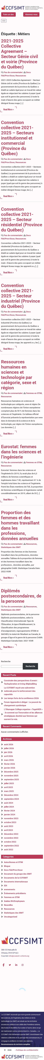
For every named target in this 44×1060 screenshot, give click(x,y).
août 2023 (8, 826)
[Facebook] (3, 965)
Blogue (7, 866)
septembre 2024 (11, 799)
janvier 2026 (9, 768)
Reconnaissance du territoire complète (15, 1044)
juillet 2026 (9, 748)
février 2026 (9, 764)
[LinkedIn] (16, 965)
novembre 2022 (11, 838)
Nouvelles (8, 905)
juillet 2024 (9, 807)
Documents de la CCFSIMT (16, 878)
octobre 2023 (10, 822)
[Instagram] (22, 965)
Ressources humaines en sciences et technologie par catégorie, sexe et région (18, 374)
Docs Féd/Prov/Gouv (13, 870)
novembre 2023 (11, 818)
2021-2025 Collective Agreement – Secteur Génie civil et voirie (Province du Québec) (19, 53)
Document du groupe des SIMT (18, 874)
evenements (9, 889)
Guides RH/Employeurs (14, 901)
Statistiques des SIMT (11, 547)
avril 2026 (8, 756)
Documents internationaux (16, 881)
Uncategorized (10, 916)
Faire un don (8, 14)
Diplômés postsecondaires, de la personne (21, 596)
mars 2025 (9, 791)
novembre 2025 (11, 775)
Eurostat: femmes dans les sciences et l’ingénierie (21, 452)
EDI (5, 885)
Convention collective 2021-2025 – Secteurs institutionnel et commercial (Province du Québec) (17, 138)
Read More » (8, 109)
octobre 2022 (10, 842)
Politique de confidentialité (27, 1050)
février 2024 (9, 810)
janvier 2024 (9, 814)
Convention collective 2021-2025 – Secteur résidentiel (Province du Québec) (21, 220)
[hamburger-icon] (3, 20)
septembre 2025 (11, 779)
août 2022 (8, 849)
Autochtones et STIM (13, 862)
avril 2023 (8, 830)
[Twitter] (10, 965)
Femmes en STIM (34, 393)
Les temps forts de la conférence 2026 (21, 698)
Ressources (20, 75)
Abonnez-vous (31, 14)
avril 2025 (8, 787)
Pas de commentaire (13, 72)
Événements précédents (15, 893)
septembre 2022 (11, 845)
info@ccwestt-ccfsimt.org (19, 956)
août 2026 (8, 744)
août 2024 (8, 803)
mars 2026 (9, 760)
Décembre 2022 (11, 834)
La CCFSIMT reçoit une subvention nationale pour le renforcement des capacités (19, 691)
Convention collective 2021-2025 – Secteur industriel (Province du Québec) (20, 296)
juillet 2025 (9, 783)
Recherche (5, 661)
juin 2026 (8, 752)
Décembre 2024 (11, 795)
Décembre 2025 (11, 772)
